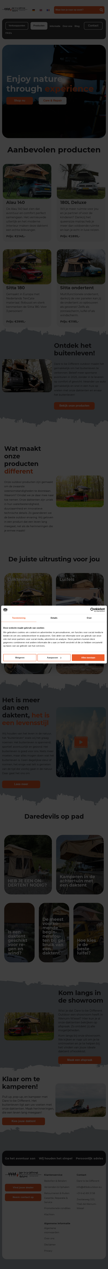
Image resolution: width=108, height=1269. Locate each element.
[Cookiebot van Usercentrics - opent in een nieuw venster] (92, 610)
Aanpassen (52, 657)
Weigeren (19, 657)
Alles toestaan (88, 657)
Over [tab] (89, 618)
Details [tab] (54, 618)
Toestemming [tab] (18, 618)
